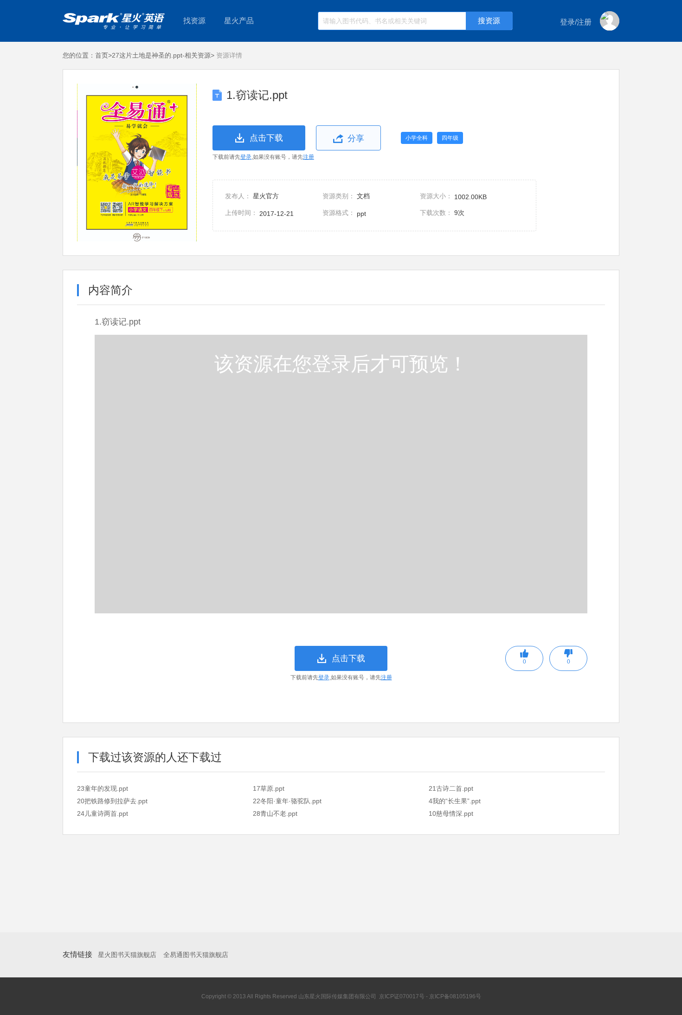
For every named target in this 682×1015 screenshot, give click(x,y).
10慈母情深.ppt (451, 813)
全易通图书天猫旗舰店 (195, 954)
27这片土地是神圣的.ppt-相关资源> (163, 55)
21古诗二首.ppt (451, 788)
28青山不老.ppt (275, 813)
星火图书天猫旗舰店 (127, 954)
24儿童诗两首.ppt (102, 813)
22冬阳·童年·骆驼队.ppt (287, 801)
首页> (103, 55)
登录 (245, 157)
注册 (308, 157)
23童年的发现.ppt (102, 788)
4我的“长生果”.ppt (455, 801)
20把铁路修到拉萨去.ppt (112, 801)
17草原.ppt (268, 788)
